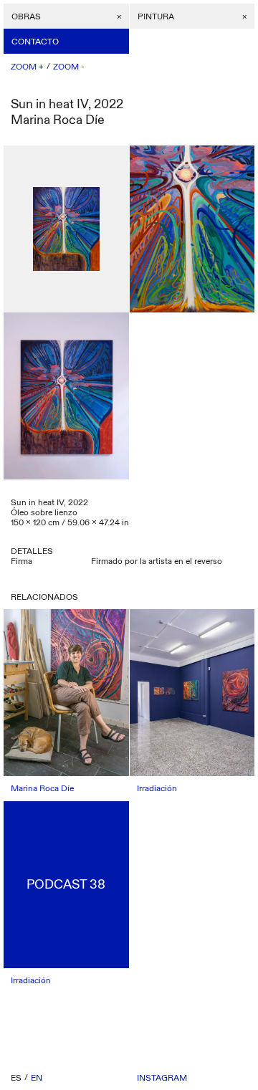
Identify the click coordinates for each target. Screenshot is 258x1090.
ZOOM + (27, 66)
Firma (21, 561)
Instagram (162, 1078)
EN (36, 1078)
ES (16, 1078)
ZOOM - (69, 66)
